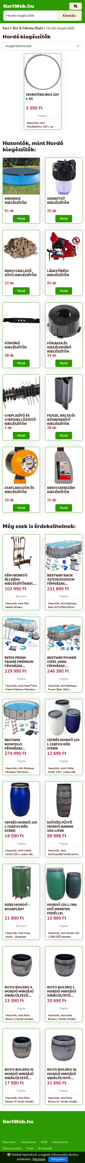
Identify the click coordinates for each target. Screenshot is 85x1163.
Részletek (38, 1159)
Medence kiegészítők (16, 200)
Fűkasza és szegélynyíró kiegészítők (59, 347)
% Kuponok (45, 1148)
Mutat (21, 218)
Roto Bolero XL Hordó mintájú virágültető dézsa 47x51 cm (62, 1075)
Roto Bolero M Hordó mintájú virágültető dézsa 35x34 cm (19, 1075)
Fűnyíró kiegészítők (16, 345)
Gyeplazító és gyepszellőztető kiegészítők (20, 419)
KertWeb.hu (18, 5)
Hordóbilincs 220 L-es (42, 96)
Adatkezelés (60, 1142)
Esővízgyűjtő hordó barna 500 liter (60, 826)
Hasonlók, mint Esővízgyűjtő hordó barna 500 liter (63, 854)
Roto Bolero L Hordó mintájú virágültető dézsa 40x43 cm (61, 993)
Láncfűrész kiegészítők (58, 272)
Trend (29, 1148)
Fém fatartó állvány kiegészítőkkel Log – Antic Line (19, 581)
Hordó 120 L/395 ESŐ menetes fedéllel (62, 908)
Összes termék (12, 1148)
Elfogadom (58, 1159)
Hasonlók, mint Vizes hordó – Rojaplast (17, 934)
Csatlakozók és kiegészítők (19, 489)
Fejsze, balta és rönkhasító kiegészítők (61, 419)
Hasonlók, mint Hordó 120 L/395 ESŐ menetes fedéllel (63, 936)
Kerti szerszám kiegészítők (61, 489)
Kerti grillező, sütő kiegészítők (21, 272)
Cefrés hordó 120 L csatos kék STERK (63, 743)
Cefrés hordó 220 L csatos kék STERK (21, 826)
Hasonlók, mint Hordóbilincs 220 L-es (40, 124)
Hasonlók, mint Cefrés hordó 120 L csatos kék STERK (61, 772)
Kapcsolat (9, 1142)
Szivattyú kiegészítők (58, 200)
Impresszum (28, 1142)
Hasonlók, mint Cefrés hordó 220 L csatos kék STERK (19, 854)
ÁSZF (44, 1142)
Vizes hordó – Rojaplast (17, 906)
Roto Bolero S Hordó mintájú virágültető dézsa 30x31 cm (19, 993)
